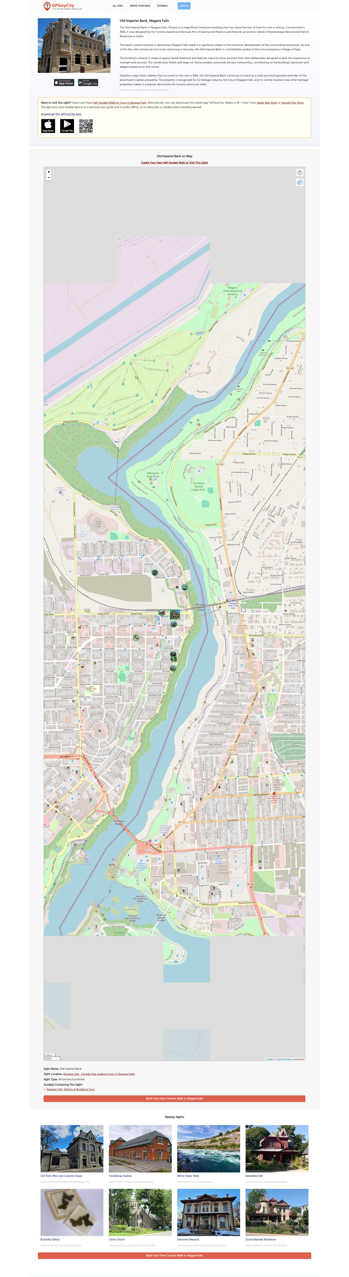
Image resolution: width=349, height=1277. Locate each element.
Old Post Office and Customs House (61, 1176)
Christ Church (117, 1239)
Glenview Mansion (188, 1239)
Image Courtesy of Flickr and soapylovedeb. (61, 1245)
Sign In (184, 6)
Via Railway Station (120, 1176)
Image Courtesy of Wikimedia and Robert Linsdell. (132, 1245)
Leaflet (269, 1059)
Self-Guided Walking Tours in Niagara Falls (119, 103)
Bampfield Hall (254, 1176)
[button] (174, 614)
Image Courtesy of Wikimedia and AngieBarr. (266, 1182)
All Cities (118, 6)
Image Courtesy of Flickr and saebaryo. (195, 1182)
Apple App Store (267, 103)
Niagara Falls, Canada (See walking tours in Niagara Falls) (99, 1074)
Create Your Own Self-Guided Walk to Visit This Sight (174, 162)
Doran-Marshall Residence (261, 1239)
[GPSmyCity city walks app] (63, 6)
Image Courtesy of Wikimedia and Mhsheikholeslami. (144, 90)
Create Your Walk (140, 6)
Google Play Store (292, 103)
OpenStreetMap (284, 1059)
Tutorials (162, 6)
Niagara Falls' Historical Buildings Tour (71, 1089)
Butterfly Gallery (50, 1239)
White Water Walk (188, 1176)
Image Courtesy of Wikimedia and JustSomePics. (131, 1182)
